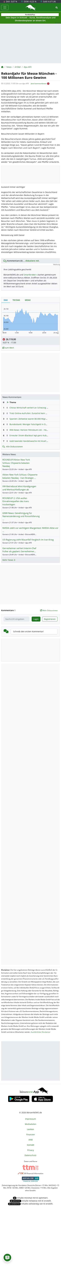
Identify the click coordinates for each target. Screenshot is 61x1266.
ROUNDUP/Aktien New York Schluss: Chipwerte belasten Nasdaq (16, 462)
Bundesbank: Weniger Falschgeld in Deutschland (33, 424)
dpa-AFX (27, 67)
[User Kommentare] (7, 1257)
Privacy (30, 1150)
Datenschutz (30, 1155)
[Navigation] (5, 7)
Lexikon (30, 1129)
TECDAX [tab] (16, 300)
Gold (49, 1)
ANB (31, 1139)
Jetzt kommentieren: (39, 83)
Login (36, 619)
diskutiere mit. (32, 260)
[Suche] (56, 7)
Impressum (30, 1119)
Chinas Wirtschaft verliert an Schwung (28, 407)
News (9, 67)
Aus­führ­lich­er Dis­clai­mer (40, 1032)
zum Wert (9, 347)
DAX (11, 1)
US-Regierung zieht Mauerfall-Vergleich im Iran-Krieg (28, 539)
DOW (29, 1)
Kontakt (30, 1145)
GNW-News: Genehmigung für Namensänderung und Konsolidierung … (21, 516)
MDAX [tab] (28, 300)
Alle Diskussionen (14, 446)
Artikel (18, 67)
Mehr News (8, 560)
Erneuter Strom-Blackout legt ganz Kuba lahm (31, 435)
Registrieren (50, 619)
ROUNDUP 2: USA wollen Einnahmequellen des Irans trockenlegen (15, 501)
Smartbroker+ (30, 274)
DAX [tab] (6, 300)
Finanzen (30, 1134)
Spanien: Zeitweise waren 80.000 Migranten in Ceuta (35, 418)
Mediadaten (30, 1124)
